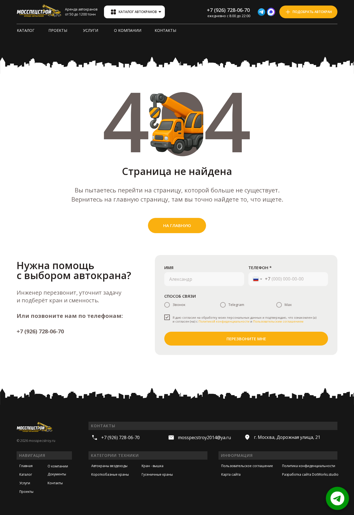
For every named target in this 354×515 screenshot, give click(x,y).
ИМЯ (168, 267)
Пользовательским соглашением (278, 321)
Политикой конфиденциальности (224, 321)
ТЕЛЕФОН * (260, 267)
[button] (308, 12)
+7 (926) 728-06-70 (40, 331)
